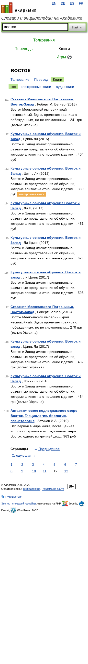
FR (81, 3)
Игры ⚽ (64, 57)
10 (34, 471)
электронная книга (31, 194)
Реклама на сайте (53, 488)
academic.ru (18, 7)
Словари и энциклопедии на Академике (41, 18)
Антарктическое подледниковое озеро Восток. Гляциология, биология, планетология (44, 416)
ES (72, 3)
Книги (64, 49)
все (13, 87)
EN (54, 3)
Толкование (20, 79)
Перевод (41, 79)
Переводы (23, 49)
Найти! (77, 27)
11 (44, 471)
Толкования (44, 40)
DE (63, 3)
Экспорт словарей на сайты (18, 503)
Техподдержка (31, 488)
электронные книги (36, 87)
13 (66, 471)
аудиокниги (65, 87)
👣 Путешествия (11, 496)
